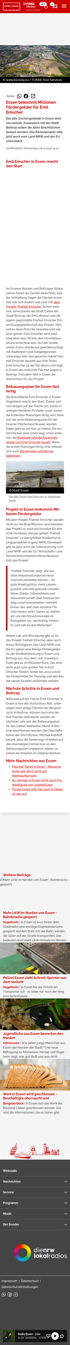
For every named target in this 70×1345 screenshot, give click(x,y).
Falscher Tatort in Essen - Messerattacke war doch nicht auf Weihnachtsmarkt (37, 771)
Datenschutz (30, 1281)
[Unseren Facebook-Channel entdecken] (9, 1294)
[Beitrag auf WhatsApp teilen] (19, 96)
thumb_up (62, 1336)
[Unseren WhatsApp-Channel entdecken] (3, 1294)
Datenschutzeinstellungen (19, 1287)
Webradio (10, 1171)
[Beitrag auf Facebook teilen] (26, 96)
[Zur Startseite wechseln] (11, 7)
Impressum (9, 1281)
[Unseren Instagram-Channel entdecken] (15, 1294)
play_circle (55, 1335)
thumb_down (48, 1336)
